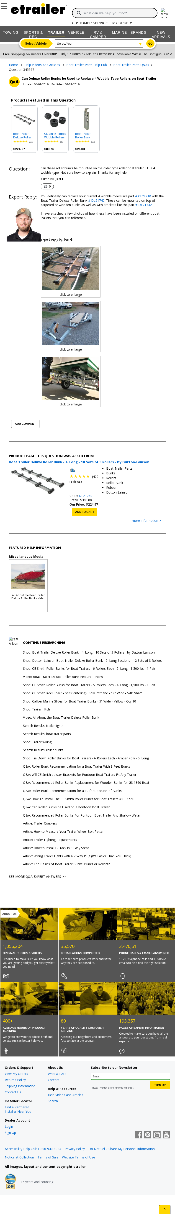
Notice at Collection (19, 1157)
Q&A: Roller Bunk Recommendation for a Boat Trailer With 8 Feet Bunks (76, 767)
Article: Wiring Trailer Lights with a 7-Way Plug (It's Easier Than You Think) (77, 856)
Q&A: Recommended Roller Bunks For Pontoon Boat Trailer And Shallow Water (82, 815)
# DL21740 (96, 200)
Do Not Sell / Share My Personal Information (121, 1149)
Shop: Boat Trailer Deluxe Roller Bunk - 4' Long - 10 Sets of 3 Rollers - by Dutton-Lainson (89, 652)
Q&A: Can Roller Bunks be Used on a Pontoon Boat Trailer (66, 807)
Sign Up (10, 1132)
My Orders (122, 23)
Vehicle (76, 32)
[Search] (79, 13)
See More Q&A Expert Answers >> (37, 876)
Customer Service (90, 23)
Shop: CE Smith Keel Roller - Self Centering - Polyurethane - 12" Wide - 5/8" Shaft (82, 693)
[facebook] (138, 1135)
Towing (10, 32)
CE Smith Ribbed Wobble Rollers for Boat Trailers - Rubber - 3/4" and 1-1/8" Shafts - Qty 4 (55, 135)
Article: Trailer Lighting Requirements (50, 840)
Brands (138, 32)
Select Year (65, 43)
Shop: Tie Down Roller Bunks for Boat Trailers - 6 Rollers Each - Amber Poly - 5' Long (86, 758)
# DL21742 (143, 205)
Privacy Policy (75, 1149)
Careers (53, 1080)
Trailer (56, 32)
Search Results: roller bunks (43, 750)
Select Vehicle (36, 43)
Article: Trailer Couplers (40, 823)
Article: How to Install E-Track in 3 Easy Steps (56, 848)
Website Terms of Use (78, 1157)
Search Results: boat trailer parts (47, 734)
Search (53, 1101)
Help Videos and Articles (65, 1095)
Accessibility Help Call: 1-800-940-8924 (33, 1149)
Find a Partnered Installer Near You (18, 1109)
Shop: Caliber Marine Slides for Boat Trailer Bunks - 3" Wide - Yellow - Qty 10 (79, 701)
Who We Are (57, 1073)
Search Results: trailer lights (43, 726)
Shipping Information (20, 1086)
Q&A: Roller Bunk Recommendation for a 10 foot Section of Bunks (72, 791)
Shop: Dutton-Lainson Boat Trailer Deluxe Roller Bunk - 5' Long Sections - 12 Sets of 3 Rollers (92, 661)
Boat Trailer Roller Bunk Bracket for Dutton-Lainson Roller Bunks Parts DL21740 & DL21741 (86, 135)
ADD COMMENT (25, 423)
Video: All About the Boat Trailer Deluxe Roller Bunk (61, 718)
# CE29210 (142, 196)
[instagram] (157, 1135)
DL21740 (85, 496)
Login (9, 1126)
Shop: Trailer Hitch (36, 709)
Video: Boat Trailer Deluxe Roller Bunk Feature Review (63, 677)
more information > (146, 521)
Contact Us (13, 1092)
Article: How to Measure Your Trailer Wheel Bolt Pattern (64, 832)
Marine (119, 32)
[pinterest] (148, 1135)
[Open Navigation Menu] (4, 5)
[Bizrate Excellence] (10, 1182)
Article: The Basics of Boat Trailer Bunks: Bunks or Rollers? (66, 864)
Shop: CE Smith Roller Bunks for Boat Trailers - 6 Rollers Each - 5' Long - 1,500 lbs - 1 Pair (89, 669)
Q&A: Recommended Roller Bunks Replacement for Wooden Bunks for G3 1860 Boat (86, 783)
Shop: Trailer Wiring (37, 742)
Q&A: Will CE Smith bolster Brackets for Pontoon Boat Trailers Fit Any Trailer (79, 775)
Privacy (94, 1087)
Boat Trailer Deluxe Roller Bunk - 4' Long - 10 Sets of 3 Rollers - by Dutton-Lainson (24, 135)
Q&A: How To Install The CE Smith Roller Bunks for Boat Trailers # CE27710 (79, 799)
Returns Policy (15, 1080)
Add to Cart (84, 512)
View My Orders (16, 1073)
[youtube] (166, 1135)
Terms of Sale (48, 1157)
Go (150, 43)
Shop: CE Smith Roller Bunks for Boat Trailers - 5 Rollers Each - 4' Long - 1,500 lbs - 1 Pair (89, 685)
